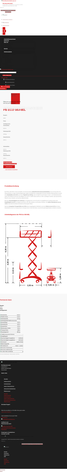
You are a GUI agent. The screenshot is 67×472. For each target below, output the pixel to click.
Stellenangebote (8, 51)
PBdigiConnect (10, 65)
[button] (5, 87)
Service (6, 48)
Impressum (6, 453)
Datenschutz (6, 454)
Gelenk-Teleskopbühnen (9, 386)
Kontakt (5, 451)
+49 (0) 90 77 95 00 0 (6, 411)
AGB (5, 456)
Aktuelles (9, 45)
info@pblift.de (4, 417)
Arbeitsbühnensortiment (10, 39)
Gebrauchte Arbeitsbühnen (9, 388)
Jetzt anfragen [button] (9, 166)
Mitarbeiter (9, 47)
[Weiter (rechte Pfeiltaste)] (1, 471)
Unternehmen (10, 43)
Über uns (6, 42)
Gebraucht (6, 56)
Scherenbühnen (7, 383)
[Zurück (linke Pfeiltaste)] (0, 471)
